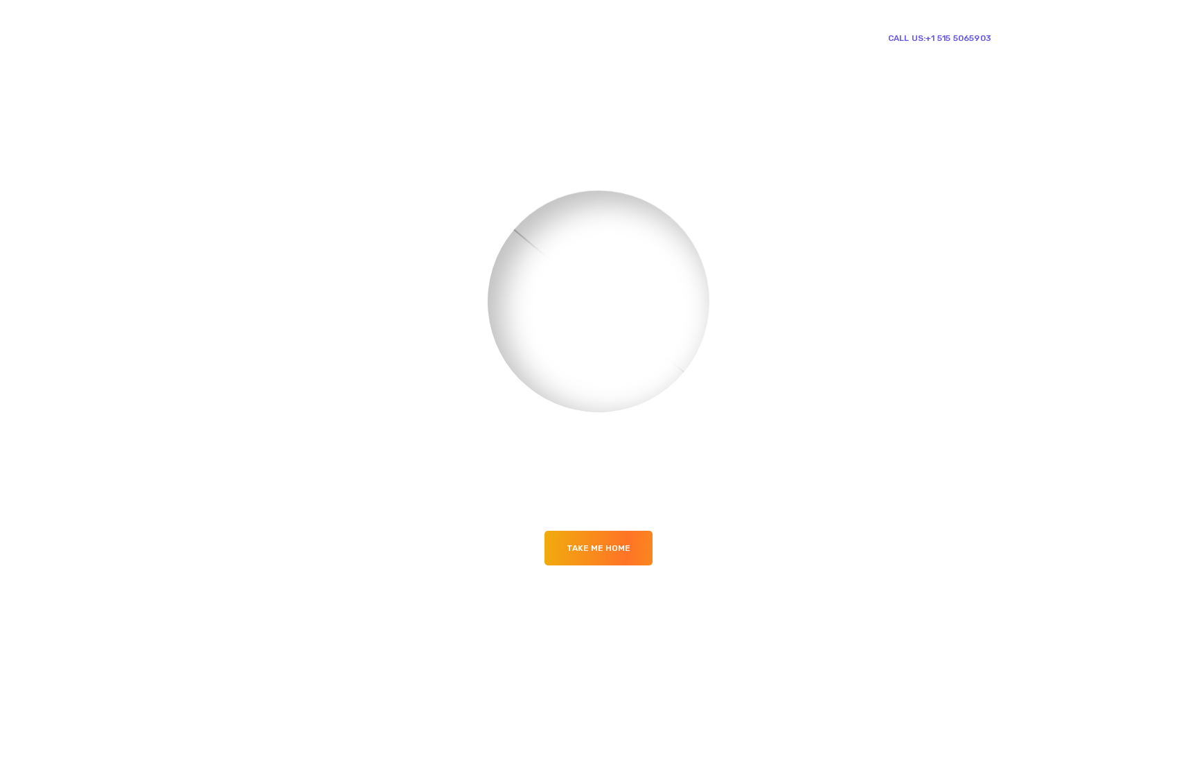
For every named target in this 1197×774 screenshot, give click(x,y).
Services (633, 37)
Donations (706, 37)
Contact (767, 37)
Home (525, 37)
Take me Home (598, 548)
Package (575, 37)
